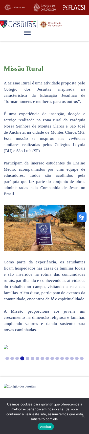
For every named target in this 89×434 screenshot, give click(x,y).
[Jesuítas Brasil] (15, 7)
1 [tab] (7, 358)
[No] (82, 416)
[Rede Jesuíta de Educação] (44, 7)
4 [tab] (22, 358)
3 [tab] (17, 358)
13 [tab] (67, 358)
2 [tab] (12, 358)
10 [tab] (52, 358)
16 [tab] (82, 358)
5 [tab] (27, 358)
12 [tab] (62, 358)
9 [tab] (47, 358)
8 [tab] (42, 358)
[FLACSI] (74, 7)
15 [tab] (77, 358)
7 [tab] (37, 358)
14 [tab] (72, 358)
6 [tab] (32, 358)
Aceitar (45, 427)
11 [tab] (57, 358)
